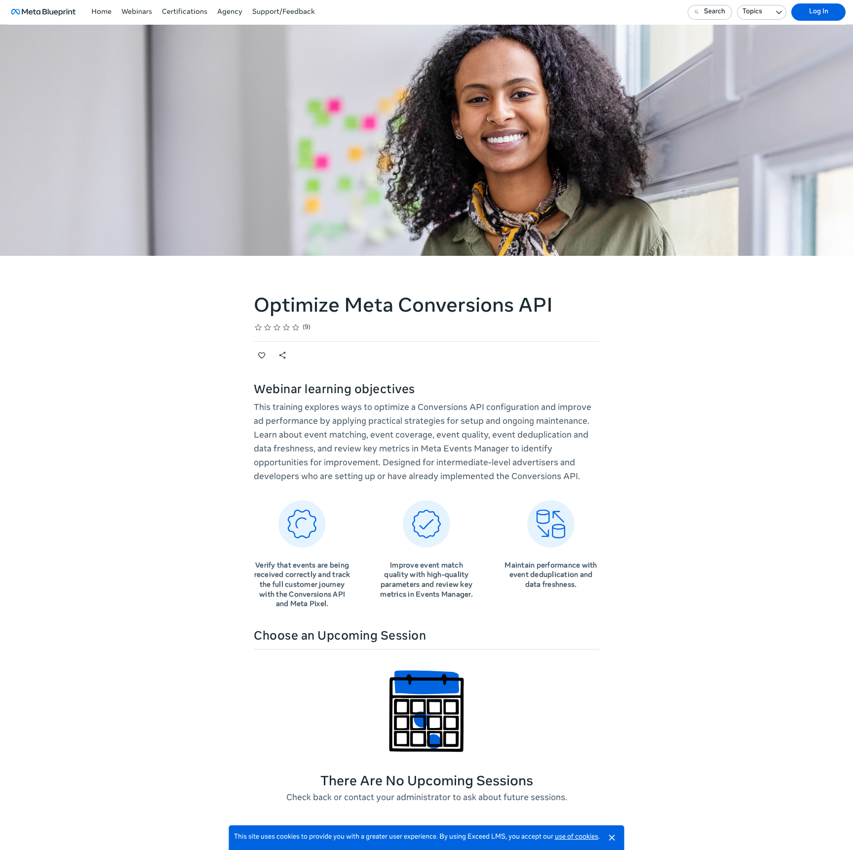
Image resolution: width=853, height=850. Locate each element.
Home (101, 12)
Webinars (136, 12)
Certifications (184, 12)
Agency (229, 12)
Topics (752, 12)
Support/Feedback (283, 12)
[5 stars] (296, 327)
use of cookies (576, 837)
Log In (818, 12)
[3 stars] (277, 327)
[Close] (612, 837)
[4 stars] (286, 327)
